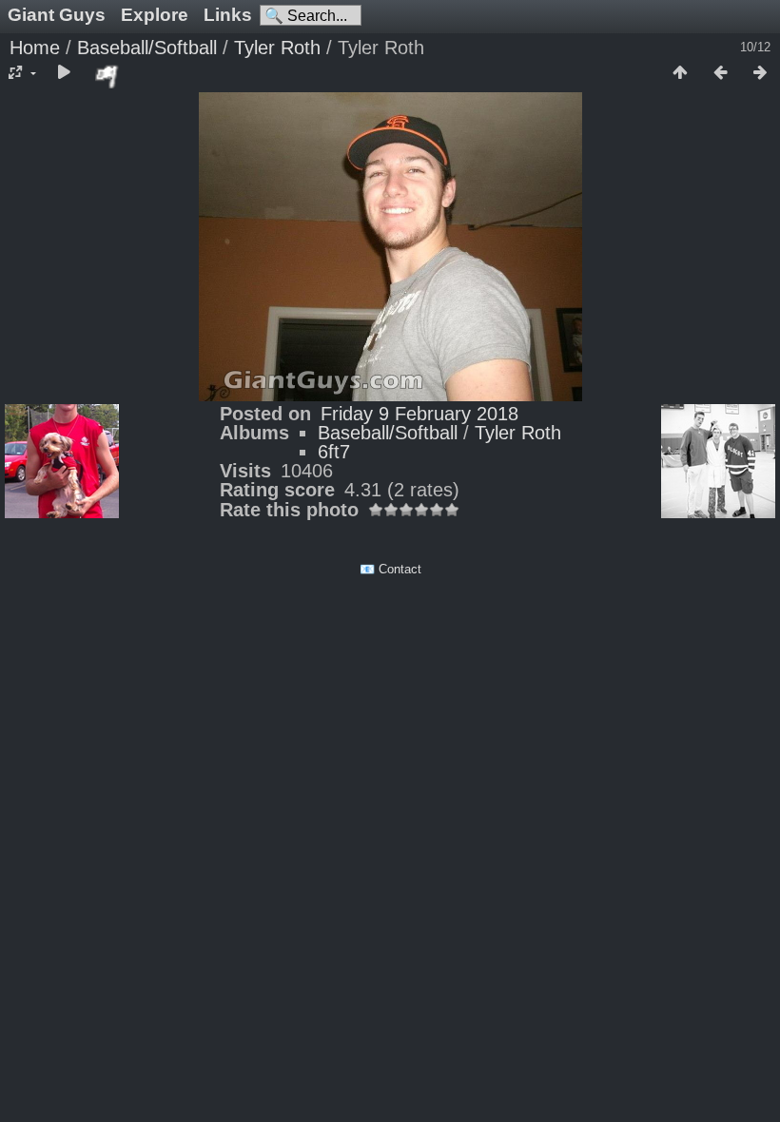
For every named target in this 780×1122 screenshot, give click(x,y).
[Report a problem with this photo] (107, 76)
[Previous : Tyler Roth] (720, 73)
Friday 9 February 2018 (419, 413)
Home (35, 47)
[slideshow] (64, 73)
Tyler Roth (277, 47)
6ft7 (334, 451)
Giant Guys (57, 15)
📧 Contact (390, 569)
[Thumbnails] (680, 73)
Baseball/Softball (147, 47)
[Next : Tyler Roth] (760, 73)
